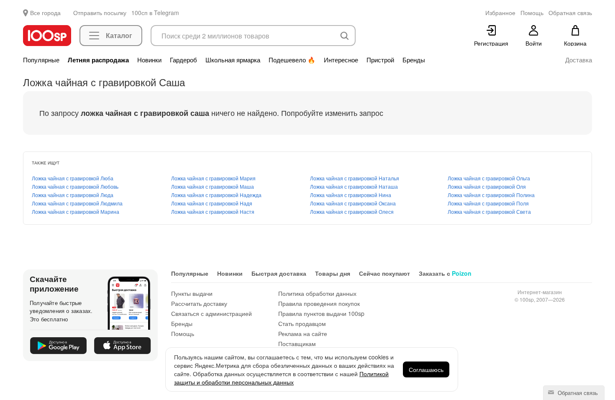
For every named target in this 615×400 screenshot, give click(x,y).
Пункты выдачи (192, 293)
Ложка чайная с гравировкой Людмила (77, 203)
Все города (45, 12)
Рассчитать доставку (199, 303)
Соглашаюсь (426, 369)
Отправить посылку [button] (99, 12)
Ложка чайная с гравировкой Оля (487, 186)
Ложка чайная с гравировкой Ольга (489, 178)
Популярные (41, 60)
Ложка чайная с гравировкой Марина (75, 211)
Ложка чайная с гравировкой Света (489, 211)
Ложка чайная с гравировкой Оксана (353, 203)
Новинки (149, 60)
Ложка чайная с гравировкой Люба (72, 178)
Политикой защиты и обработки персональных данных (281, 377)
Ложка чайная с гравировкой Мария (213, 178)
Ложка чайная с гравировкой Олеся (352, 211)
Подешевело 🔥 (292, 60)
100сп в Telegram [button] (155, 12)
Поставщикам (297, 343)
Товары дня (332, 273)
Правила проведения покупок (319, 303)
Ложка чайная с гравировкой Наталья (354, 178)
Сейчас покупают (384, 273)
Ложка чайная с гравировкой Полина (491, 194)
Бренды (413, 60)
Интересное (341, 60)
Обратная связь (577, 393)
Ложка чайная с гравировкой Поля (488, 203)
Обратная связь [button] (570, 12)
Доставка (578, 60)
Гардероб (183, 60)
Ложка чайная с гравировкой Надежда (216, 194)
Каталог (119, 35)
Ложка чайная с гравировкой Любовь (75, 186)
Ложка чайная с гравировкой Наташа (354, 186)
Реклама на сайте (302, 333)
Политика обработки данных (317, 293)
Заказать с (445, 273)
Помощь (182, 333)
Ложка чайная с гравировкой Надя (211, 203)
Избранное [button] (500, 12)
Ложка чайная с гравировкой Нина (350, 194)
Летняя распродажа (98, 60)
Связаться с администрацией (211, 313)
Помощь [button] (531, 12)
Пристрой (380, 60)
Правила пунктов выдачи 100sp (321, 313)
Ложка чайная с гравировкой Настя (212, 211)
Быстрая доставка (278, 273)
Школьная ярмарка (232, 60)
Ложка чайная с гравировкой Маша (212, 186)
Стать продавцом (302, 323)
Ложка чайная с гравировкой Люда (72, 194)
